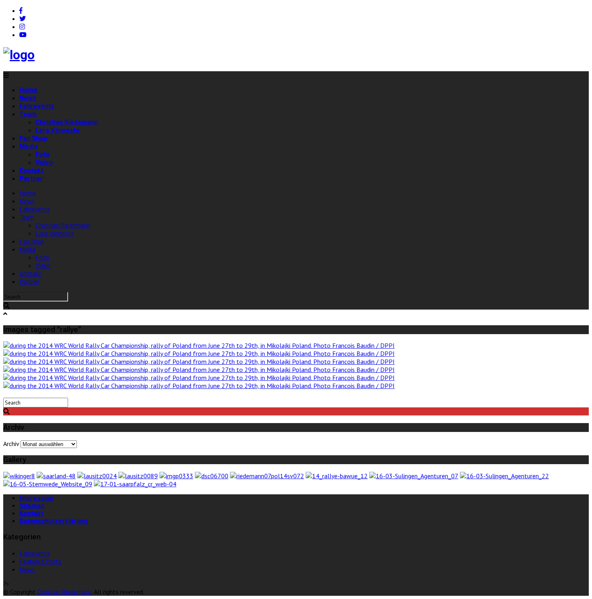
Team (28, 114)
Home (28, 90)
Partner (31, 178)
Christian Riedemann (66, 122)
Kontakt (31, 170)
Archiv (11, 444)
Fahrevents (36, 106)
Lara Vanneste (57, 130)
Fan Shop (33, 138)
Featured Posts (40, 561)
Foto (42, 154)
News (27, 98)
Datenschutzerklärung (53, 521)
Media (28, 146)
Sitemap (31, 506)
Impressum (36, 498)
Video (44, 162)
